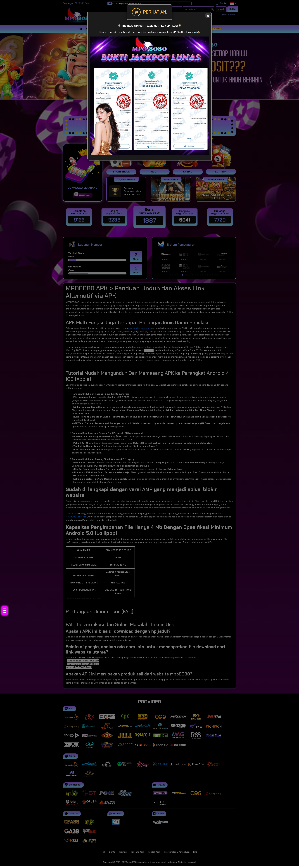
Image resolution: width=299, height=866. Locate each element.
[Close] (208, 15)
